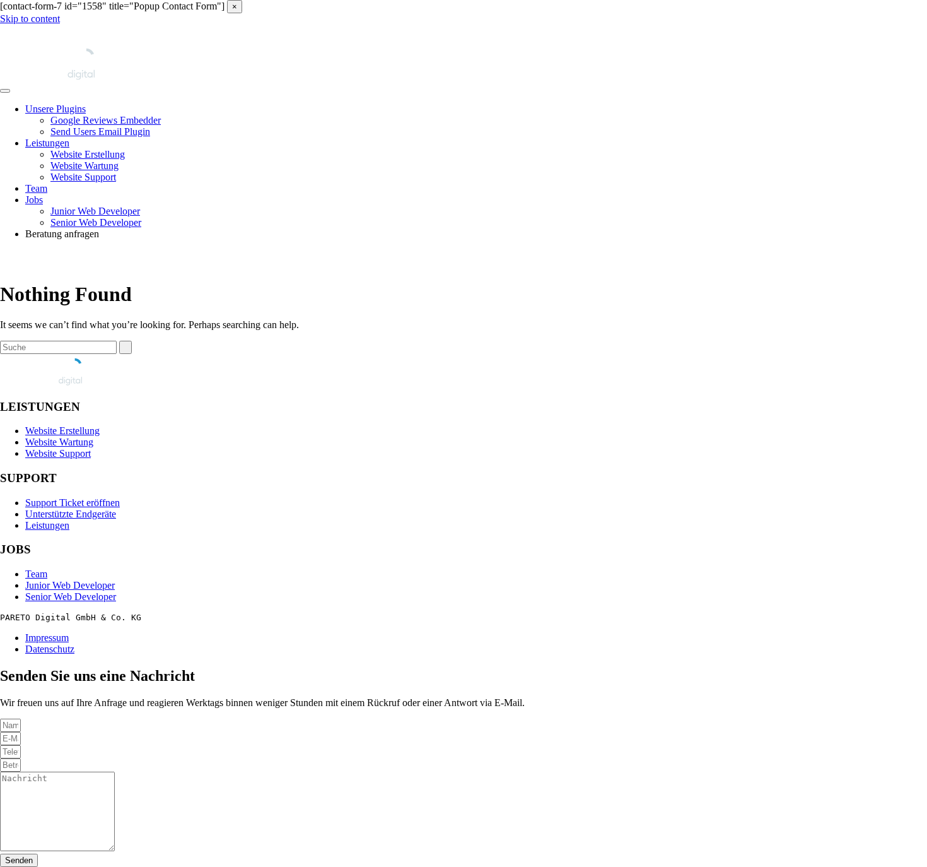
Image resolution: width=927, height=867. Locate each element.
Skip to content (30, 18)
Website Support (83, 177)
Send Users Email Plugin (100, 131)
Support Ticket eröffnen (72, 502)
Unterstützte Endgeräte (70, 514)
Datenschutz (49, 649)
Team (36, 188)
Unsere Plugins (55, 108)
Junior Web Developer (95, 211)
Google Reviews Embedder (105, 120)
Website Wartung (84, 165)
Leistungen (47, 143)
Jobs (34, 199)
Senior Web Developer (95, 222)
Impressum (47, 637)
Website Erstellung (87, 154)
